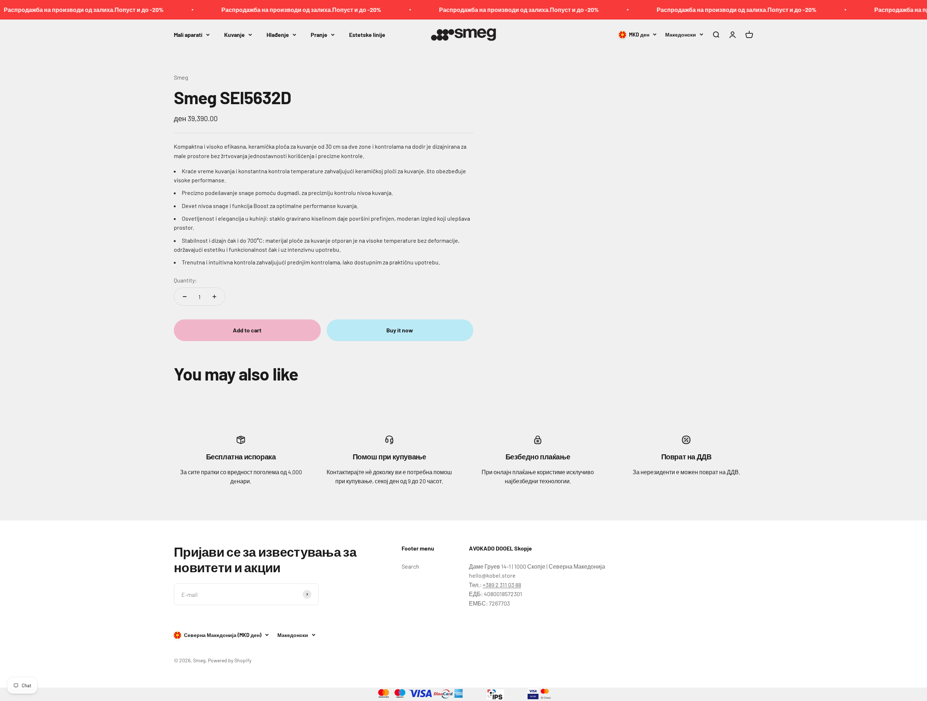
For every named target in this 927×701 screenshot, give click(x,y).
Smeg (181, 77)
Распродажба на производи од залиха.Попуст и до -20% (276, 9)
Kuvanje (234, 34)
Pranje (319, 34)
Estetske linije (367, 34)
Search (410, 566)
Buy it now (399, 330)
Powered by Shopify (229, 660)
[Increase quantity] (214, 296)
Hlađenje (278, 34)
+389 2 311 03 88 (502, 584)
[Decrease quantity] (184, 296)
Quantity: (185, 280)
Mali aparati (188, 34)
